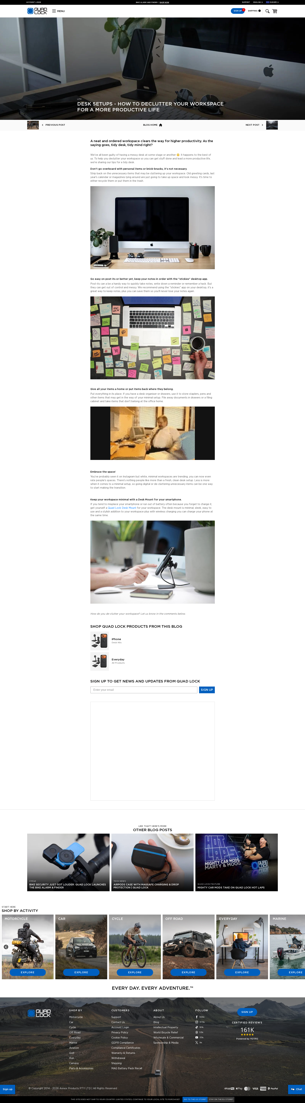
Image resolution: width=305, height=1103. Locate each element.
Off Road (74, 1032)
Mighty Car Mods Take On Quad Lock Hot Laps (231, 887)
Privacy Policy (119, 1032)
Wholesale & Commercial (168, 1038)
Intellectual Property (165, 1027)
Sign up (7, 1089)
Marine (73, 1043)
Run (71, 1058)
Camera (74, 1063)
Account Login (120, 1027)
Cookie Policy (119, 1038)
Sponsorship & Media (165, 1043)
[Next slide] (299, 946)
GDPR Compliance (122, 1043)
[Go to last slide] (6, 946)
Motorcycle (76, 1017)
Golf (71, 1053)
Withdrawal (118, 1058)
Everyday (75, 1038)
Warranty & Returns (123, 1053)
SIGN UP (207, 689)
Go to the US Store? (195, 1099)
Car (71, 1022)
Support (246, 2)
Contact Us (118, 1022)
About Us (159, 1017)
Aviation (74, 1048)
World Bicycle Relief (165, 1032)
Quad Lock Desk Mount (122, 508)
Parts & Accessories (81, 1068)
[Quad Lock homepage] (37, 13)
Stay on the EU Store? (221, 1099)
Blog (156, 1022)
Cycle (72, 1027)
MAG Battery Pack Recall (126, 1068)
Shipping (253, 11)
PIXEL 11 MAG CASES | (152, 2)
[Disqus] (152, 750)
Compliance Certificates (125, 1048)
